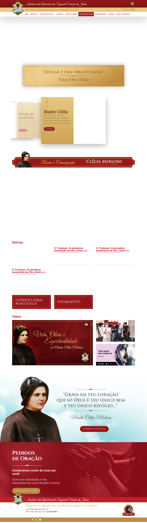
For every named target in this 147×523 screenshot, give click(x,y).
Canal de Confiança (123, 14)
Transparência (100, 14)
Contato (111, 14)
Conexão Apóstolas (86, 14)
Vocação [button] (59, 14)
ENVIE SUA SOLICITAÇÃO (26, 491)
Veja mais (49, 138)
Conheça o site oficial (94, 429)
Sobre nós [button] (33, 14)
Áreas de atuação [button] (46, 14)
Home (26, 14)
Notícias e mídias (71, 14)
